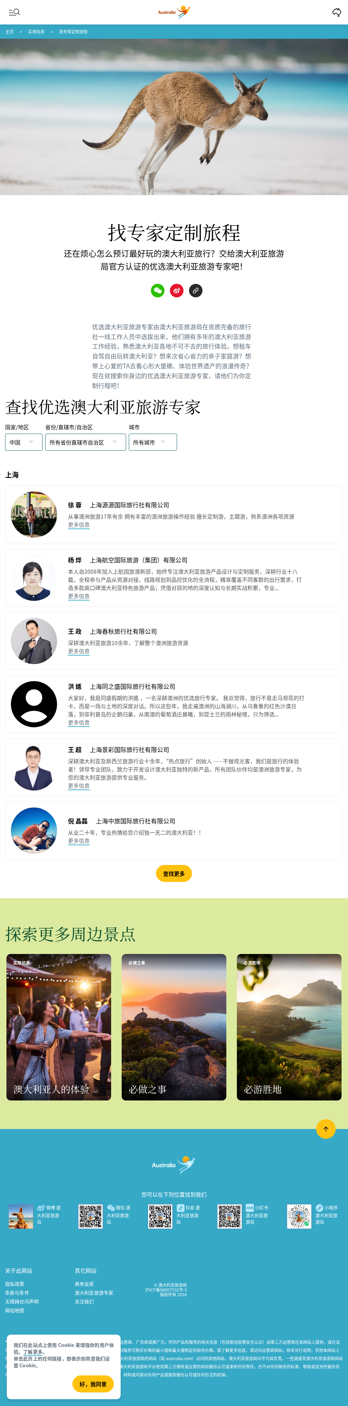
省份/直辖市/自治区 (69, 427)
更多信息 (79, 524)
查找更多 (174, 873)
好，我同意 (93, 1384)
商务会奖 (84, 1283)
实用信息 (36, 31)
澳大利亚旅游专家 (94, 1292)
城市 (134, 427)
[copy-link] (196, 290)
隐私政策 (14, 1283)
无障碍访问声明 (22, 1301)
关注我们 (84, 1301)
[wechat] (157, 290)
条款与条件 (17, 1292)
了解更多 (32, 1351)
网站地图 (14, 1310)
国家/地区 (17, 427)
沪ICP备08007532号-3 (166, 1289)
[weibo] (177, 290)
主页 (9, 31)
